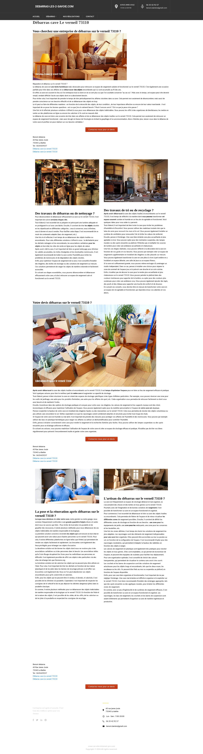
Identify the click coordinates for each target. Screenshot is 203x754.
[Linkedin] (41, 720)
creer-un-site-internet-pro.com (101, 746)
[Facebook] (33, 720)
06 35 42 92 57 (152, 5)
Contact (90, 16)
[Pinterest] (46, 720)
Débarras (50, 16)
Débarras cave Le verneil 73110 (45, 149)
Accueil (36, 16)
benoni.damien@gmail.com (156, 8)
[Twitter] (37, 720)
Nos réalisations (71, 16)
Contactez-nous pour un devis (101, 129)
